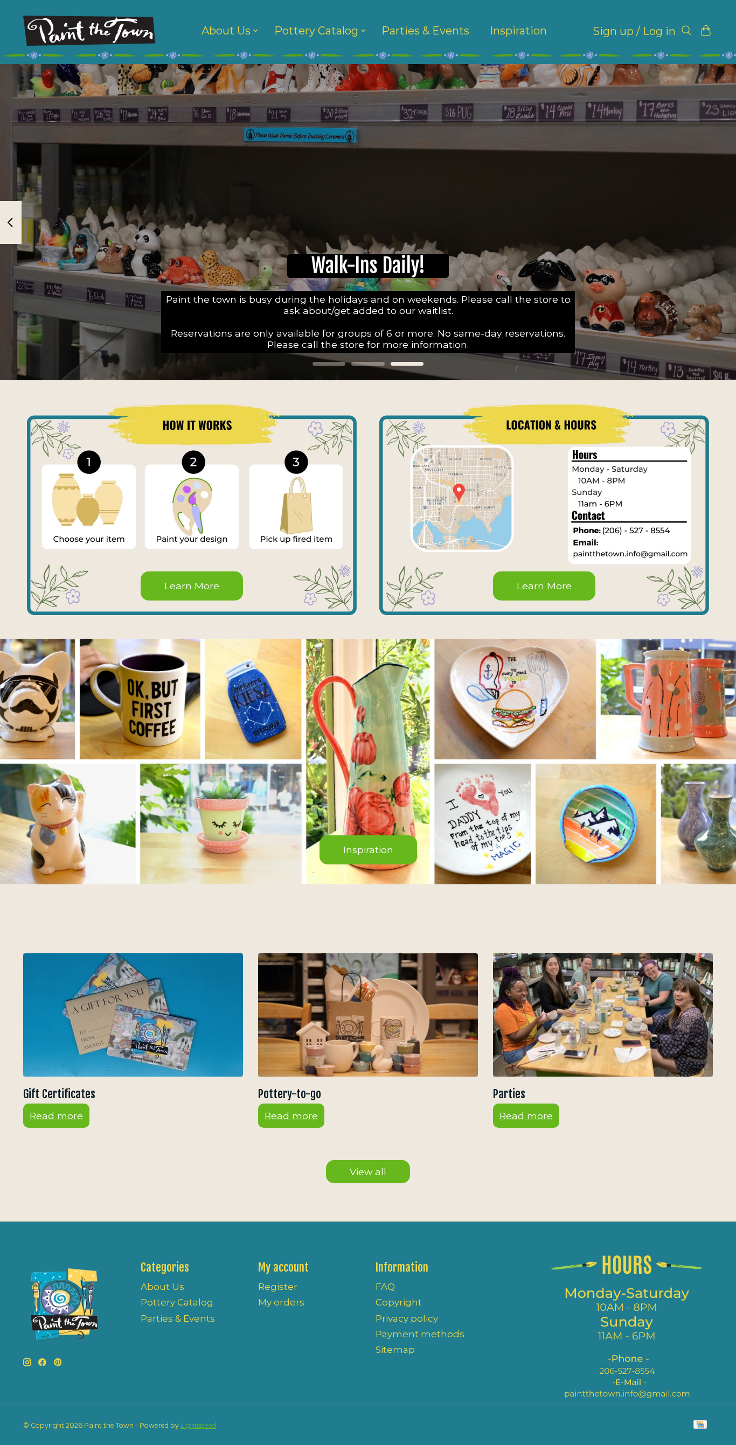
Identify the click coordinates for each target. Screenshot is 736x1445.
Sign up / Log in (634, 31)
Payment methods (420, 1334)
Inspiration (518, 30)
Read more (56, 1115)
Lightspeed (198, 1425)
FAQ (385, 1286)
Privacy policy (407, 1318)
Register (277, 1286)
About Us (162, 1286)
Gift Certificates (59, 1094)
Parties (509, 1094)
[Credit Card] (700, 1425)
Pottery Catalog (177, 1302)
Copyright (399, 1302)
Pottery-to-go (289, 1094)
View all (368, 1171)
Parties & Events (425, 30)
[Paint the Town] (89, 31)
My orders (281, 1302)
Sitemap (395, 1349)
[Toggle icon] (686, 31)
